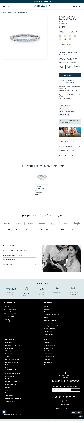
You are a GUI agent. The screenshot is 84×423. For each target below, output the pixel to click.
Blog (6, 367)
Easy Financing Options (31, 419)
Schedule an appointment (13, 373)
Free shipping (9, 376)
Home (4, 12)
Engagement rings (49, 345)
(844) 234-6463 (9, 316)
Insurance (8, 390)
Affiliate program (49, 328)
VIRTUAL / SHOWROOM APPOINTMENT (70, 82)
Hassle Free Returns (42, 419)
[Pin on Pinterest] (65, 115)
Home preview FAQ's (50, 323)
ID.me (7, 393)
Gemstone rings (49, 356)
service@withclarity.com (12, 321)
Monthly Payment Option (52, 326)
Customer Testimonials (51, 314)
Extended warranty (11, 381)
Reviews (46, 317)
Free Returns (9, 379)
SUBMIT (75, 389)
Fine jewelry (48, 365)
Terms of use (48, 331)
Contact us (65, 108)
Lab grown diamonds (11, 362)
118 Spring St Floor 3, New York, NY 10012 (10, 314)
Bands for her (48, 351)
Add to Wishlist (65, 105)
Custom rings (48, 362)
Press (45, 312)
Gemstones (9, 354)
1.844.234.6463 (10, 401)
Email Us (6, 319)
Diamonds (8, 342)
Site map (46, 337)
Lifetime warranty (11, 384)
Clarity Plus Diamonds (12, 345)
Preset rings (48, 359)
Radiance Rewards (50, 320)
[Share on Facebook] (67, 115)
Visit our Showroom (10, 312)
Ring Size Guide (62, 47)
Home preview (48, 354)
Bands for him (48, 348)
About (46, 306)
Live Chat (7, 306)
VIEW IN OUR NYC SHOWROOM (68, 90)
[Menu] (4, 6)
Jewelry (7, 356)
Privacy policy (48, 334)
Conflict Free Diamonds (53, 419)
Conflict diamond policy (13, 359)
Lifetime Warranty (37, 419)
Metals (7, 365)
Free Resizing (47, 419)
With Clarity (11, 414)
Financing (8, 387)
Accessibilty (9, 395)
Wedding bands (10, 351)
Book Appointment (10, 309)
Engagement (9, 348)
